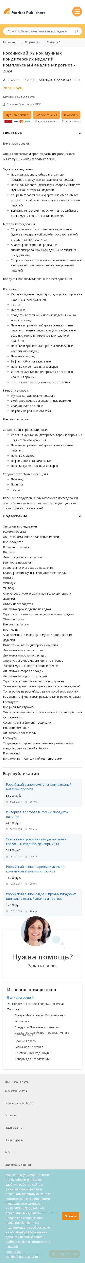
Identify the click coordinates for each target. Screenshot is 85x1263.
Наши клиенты (13, 1127)
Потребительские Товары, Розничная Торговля (35, 1006)
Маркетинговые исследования (11, 42)
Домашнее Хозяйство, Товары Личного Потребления (41, 1034)
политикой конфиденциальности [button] (22, 1254)
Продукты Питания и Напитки (36, 1027)
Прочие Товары (25, 1041)
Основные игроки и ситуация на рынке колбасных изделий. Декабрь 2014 (36, 841)
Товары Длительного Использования (40, 1015)
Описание (12, 133)
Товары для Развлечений (32, 1059)
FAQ (7, 1152)
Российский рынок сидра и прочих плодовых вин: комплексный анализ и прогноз (41, 896)
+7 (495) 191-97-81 (17, 1090)
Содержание (15, 516)
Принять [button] (71, 1216)
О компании (12, 1115)
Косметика (21, 1021)
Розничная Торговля (28, 1047)
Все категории (19, 997)
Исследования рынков (18, 1164)
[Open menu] (77, 12)
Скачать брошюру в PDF (24, 104)
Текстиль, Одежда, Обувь (32, 1053)
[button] (58, 1216)
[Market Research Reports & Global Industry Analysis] (24, 11)
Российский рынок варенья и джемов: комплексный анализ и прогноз (35, 868)
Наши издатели (14, 1140)
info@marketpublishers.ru (19, 1103)
